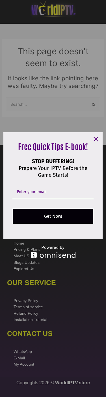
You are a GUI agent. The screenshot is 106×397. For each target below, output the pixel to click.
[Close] (96, 139)
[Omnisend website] (53, 252)
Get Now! (53, 216)
